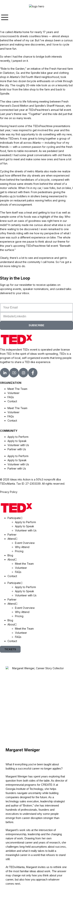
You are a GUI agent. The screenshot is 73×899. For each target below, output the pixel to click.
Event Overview (25, 542)
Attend (11, 538)
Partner (11, 534)
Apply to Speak (17, 441)
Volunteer (13, 393)
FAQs (10, 397)
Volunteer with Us (18, 445)
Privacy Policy (8, 491)
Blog (10, 555)
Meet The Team (17, 388)
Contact (12, 401)
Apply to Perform (17, 436)
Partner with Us (16, 449)
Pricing (19, 551)
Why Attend (22, 547)
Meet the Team (24, 563)
